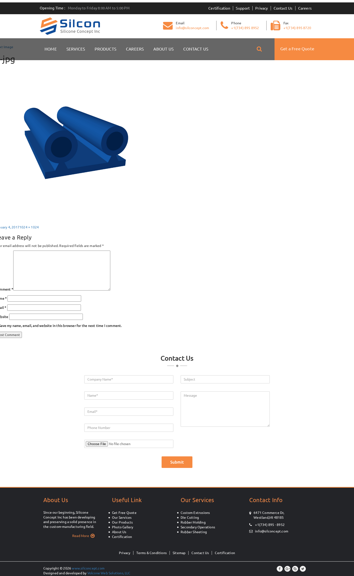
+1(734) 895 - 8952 (269, 525)
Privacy (261, 8)
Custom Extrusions (195, 513)
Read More (80, 536)
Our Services (121, 517)
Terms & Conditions (151, 553)
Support (243, 8)
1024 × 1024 (29, 227)
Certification (219, 8)
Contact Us (283, 8)
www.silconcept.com (88, 568)
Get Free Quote (124, 513)
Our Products (122, 522)
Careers (305, 8)
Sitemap (179, 553)
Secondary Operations (198, 527)
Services (75, 49)
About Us (163, 49)
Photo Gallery (122, 527)
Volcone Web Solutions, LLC (108, 573)
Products (105, 49)
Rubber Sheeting (194, 532)
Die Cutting (190, 517)
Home (51, 49)
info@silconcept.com (271, 531)
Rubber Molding (193, 522)
